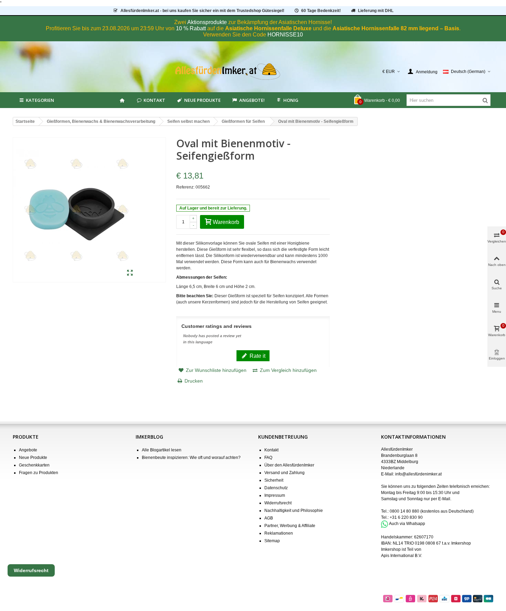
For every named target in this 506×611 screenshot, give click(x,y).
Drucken (194, 381)
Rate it (256, 356)
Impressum (274, 495)
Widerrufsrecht (278, 503)
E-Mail (444, 498)
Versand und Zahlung (284, 472)
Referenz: (185, 187)
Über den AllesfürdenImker (289, 465)
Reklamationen (278, 533)
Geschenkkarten (34, 465)
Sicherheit (273, 480)
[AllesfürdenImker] (253, 72)
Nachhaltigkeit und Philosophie (293, 510)
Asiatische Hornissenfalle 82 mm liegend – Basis (396, 28)
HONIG (290, 100)
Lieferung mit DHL (375, 10)
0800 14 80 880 (404, 511)
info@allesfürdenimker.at (418, 474)
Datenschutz (276, 487)
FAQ (268, 457)
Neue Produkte (202, 100)
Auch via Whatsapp (407, 524)
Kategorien (40, 100)
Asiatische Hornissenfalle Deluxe (268, 28)
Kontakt (154, 100)
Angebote (28, 450)
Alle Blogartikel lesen (161, 450)
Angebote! (252, 100)
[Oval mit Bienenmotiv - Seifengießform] (130, 273)
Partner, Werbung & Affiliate (289, 525)
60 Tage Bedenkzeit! (321, 10)
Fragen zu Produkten (38, 472)
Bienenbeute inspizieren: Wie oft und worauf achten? (191, 457)
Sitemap (272, 540)
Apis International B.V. (401, 555)
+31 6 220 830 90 (406, 517)
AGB (268, 518)
